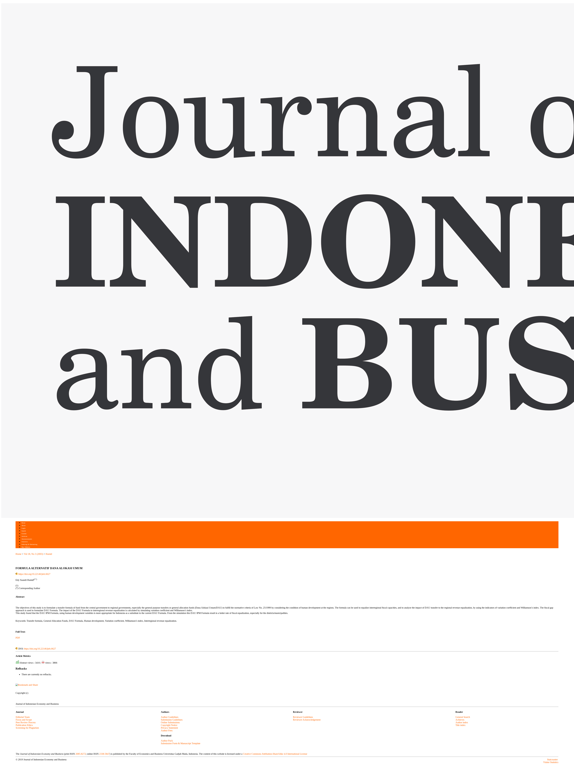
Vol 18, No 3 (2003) (33, 554)
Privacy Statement (169, 728)
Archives (24, 536)
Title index (460, 725)
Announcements (27, 539)
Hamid (49, 554)
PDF (18, 637)
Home (23, 523)
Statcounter (552, 759)
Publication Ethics (24, 725)
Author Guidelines (169, 717)
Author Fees (166, 730)
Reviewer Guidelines (303, 717)
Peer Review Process (26, 722)
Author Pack (167, 740)
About (24, 525)
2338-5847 (104, 754)
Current (24, 533)
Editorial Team (23, 717)
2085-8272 (80, 754)
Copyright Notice (169, 725)
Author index (461, 722)
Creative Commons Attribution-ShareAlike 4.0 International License (275, 754)
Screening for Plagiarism (27, 728)
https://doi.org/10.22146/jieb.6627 (34, 574)
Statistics (25, 542)
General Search (462, 717)
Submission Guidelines (172, 719)
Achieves (459, 719)
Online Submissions (170, 722)
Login (24, 528)
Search (24, 531)
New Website (26, 547)
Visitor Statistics (550, 762)
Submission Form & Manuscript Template (180, 743)
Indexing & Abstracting (29, 544)
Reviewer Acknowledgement (306, 719)
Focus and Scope (24, 719)
